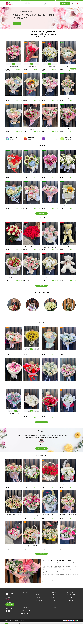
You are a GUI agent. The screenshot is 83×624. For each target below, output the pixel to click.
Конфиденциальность (25, 608)
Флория (6, 623)
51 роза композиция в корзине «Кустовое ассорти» (14, 515)
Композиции (38, 597)
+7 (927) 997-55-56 (8, 601)
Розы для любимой (70, 600)
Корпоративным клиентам (26, 607)
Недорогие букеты (69, 598)
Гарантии (22, 606)
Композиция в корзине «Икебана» (32, 484)
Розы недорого (69, 601)
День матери (53, 598)
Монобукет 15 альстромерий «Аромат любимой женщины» (31, 129)
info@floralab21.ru (8, 602)
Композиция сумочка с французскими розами (32, 205)
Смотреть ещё (41, 213)
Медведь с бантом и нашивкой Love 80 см (67, 277)
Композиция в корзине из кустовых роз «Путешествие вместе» (32, 546)
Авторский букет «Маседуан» (32, 277)
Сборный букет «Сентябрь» (32, 97)
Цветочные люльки (70, 604)
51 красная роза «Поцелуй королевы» (32, 246)
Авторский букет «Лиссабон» (68, 383)
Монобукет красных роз (32, 66)
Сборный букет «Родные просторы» (50, 277)
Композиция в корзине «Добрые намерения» (32, 515)
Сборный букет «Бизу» (50, 205)
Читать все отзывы (41, 448)
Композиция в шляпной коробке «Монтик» (14, 484)
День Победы (53, 600)
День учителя (53, 604)
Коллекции (39, 5)
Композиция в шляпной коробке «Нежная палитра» (49, 515)
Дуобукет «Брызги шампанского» (50, 383)
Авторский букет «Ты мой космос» (68, 128)
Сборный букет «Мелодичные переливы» (14, 97)
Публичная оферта (24, 613)
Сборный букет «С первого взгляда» (13, 205)
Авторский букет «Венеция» (50, 128)
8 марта (52, 594)
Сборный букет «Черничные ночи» (50, 174)
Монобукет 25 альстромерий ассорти (14, 277)
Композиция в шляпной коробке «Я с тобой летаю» (68, 98)
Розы (37, 598)
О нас (71, 0)
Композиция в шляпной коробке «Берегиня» (68, 484)
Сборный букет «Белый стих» (68, 351)
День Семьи (53, 607)
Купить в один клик (13, 60)
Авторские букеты (69, 606)
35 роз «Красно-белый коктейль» (14, 246)
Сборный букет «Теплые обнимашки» (14, 351)
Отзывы (63, 0)
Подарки (37, 594)
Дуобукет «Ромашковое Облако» (50, 66)
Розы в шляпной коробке (71, 594)
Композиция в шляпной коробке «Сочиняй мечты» (68, 515)
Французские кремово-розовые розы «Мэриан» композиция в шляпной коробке (50, 247)
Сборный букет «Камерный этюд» (14, 128)
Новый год (53, 603)
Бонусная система (51, 0)
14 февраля (53, 597)
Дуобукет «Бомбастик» (14, 66)
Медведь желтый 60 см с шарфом (68, 246)
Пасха (52, 606)
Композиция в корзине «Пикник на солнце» (32, 174)
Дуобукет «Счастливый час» (14, 383)
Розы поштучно (69, 603)
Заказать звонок (10, 604)
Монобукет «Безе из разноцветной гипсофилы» (14, 414)
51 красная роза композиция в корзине (50, 484)
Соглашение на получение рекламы (26, 611)
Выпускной (53, 601)
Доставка (56, 0)
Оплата (60, 0)
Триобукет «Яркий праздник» (14, 174)
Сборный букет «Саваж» (68, 66)
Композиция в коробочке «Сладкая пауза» (13, 546)
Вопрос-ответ (67, 0)
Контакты (76, 0)
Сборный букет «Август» (68, 205)
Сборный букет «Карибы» (49, 351)
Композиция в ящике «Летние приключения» (50, 546)
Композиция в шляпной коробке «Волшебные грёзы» (68, 175)
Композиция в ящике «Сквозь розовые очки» (68, 546)
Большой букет (69, 597)
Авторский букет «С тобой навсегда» (49, 97)
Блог (73, 0)
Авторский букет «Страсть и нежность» (32, 383)
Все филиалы (21, 0)
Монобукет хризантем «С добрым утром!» (32, 414)
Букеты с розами (39, 600)
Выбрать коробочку (19, 21)
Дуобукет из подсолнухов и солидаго (32, 351)
